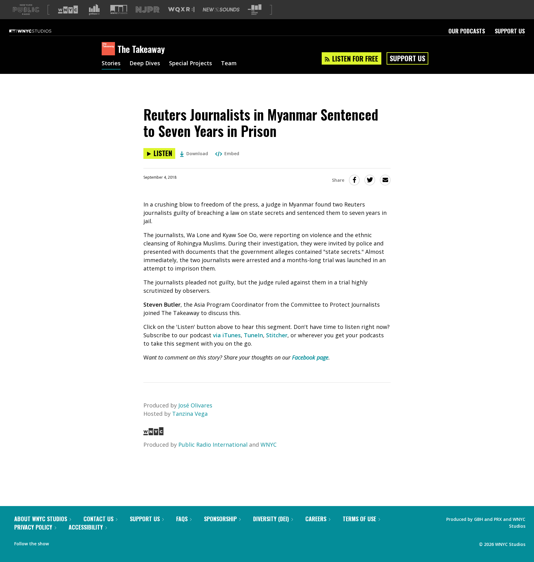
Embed (231, 153)
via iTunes (227, 335)
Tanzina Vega (190, 413)
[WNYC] (153, 433)
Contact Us (98, 519)
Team (229, 63)
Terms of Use (359, 519)
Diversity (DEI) (271, 519)
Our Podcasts (466, 31)
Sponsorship (220, 519)
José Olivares (195, 405)
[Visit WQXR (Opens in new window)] (181, 10)
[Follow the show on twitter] (70, 542)
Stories (111, 63)
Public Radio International (213, 444)
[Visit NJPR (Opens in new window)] (147, 9)
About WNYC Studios (40, 519)
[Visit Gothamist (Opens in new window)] (94, 9)
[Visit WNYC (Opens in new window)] (68, 10)
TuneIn (253, 335)
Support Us (510, 31)
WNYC (269, 444)
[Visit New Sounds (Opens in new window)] (221, 9)
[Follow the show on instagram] (81, 542)
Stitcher (276, 335)
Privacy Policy (33, 527)
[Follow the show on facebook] (58, 542)
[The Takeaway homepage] (109, 49)
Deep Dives (144, 63)
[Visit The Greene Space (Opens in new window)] (254, 9)
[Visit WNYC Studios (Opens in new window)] (118, 9)
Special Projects (190, 63)
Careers (315, 519)
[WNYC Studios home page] (38, 31)
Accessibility (86, 527)
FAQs (182, 519)
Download (197, 153)
